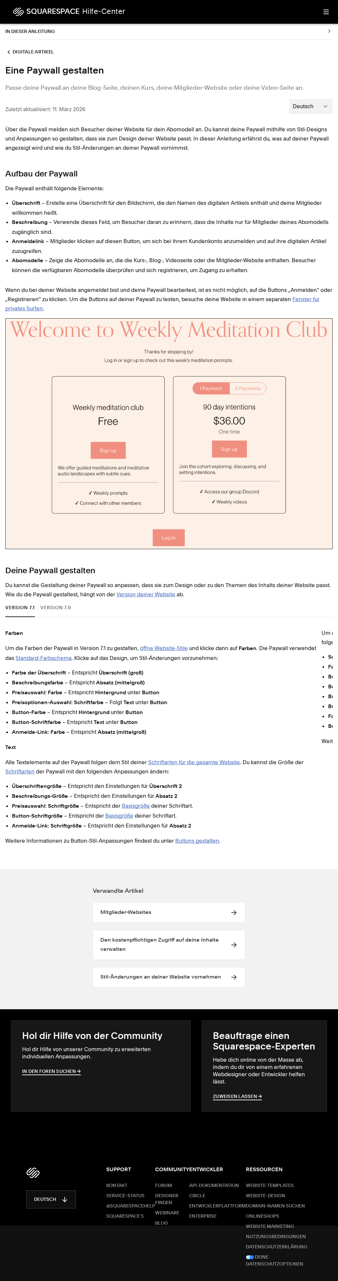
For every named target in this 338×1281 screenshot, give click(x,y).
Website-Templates (270, 1185)
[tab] (22, 608)
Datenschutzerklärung (276, 1247)
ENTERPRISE (203, 1216)
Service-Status (125, 1196)
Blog (161, 1223)
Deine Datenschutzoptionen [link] (274, 1260)
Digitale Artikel (33, 52)
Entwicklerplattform (217, 1206)
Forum (163, 1185)
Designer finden (166, 1199)
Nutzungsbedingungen (276, 1236)
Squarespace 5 (125, 1216)
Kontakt (116, 1185)
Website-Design (265, 1196)
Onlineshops (262, 1216)
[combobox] (311, 106)
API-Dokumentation (214, 1185)
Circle (197, 1196)
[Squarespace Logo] (33, 1172)
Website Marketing (270, 1226)
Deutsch (45, 1199)
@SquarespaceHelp (130, 1206)
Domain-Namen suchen (275, 1206)
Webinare (167, 1213)
